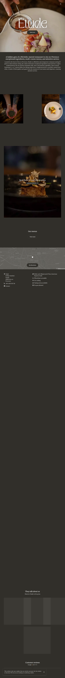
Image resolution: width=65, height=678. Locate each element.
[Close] (44, 672)
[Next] (60, 109)
